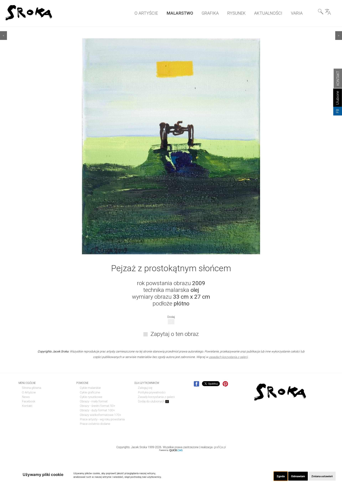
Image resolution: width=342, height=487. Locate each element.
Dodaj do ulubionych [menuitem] (153, 401)
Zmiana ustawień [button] (322, 476)
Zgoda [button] (281, 476)
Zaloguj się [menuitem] (145, 388)
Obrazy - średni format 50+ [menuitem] (97, 406)
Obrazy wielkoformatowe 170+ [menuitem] (100, 415)
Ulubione (338, 98)
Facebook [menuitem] (28, 401)
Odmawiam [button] (298, 476)
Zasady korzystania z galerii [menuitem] (156, 397)
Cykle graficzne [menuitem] (90, 392)
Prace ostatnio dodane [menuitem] (95, 424)
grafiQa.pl (220, 447)
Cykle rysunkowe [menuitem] (91, 397)
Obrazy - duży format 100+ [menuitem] (97, 410)
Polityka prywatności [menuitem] (151, 392)
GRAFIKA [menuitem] (210, 13)
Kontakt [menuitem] (27, 406)
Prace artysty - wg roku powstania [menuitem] (102, 419)
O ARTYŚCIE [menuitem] (146, 13)
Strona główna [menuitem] (31, 388)
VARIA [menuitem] (297, 13)
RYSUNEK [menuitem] (236, 13)
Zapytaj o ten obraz (175, 334)
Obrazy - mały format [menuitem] (94, 401)
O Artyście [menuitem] (29, 392)
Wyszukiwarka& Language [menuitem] (324, 13)
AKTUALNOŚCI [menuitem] (268, 13)
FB (338, 111)
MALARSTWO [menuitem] (180, 13)
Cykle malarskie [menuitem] (90, 388)
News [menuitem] (26, 397)
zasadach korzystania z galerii (228, 357)
